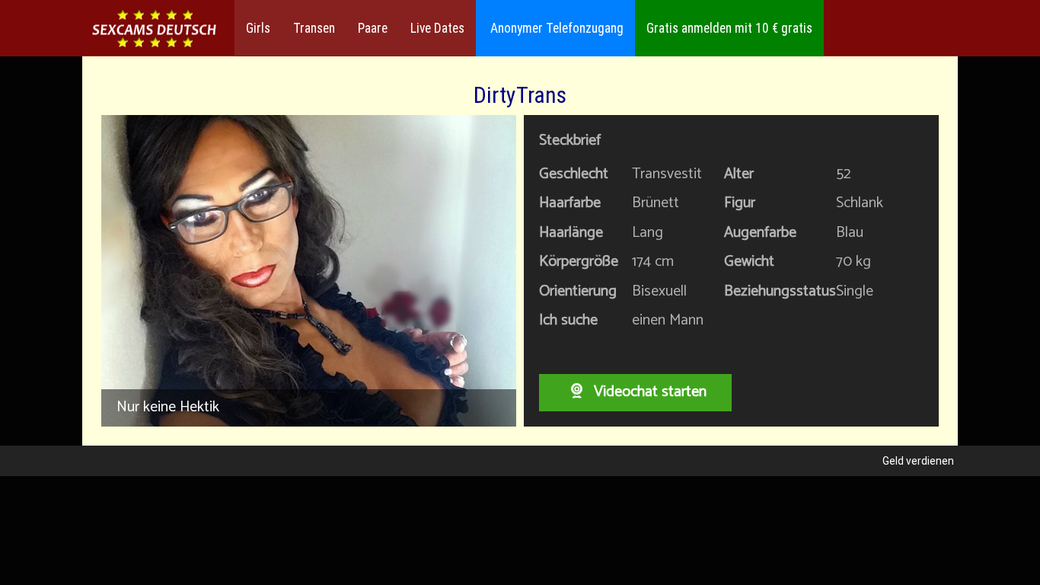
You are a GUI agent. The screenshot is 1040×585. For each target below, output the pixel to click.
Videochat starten (648, 391)
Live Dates (437, 28)
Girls (258, 28)
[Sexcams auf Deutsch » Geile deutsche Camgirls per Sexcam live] (154, 29)
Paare (373, 28)
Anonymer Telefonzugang (555, 28)
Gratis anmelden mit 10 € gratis (729, 28)
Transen (314, 28)
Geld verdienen (918, 461)
